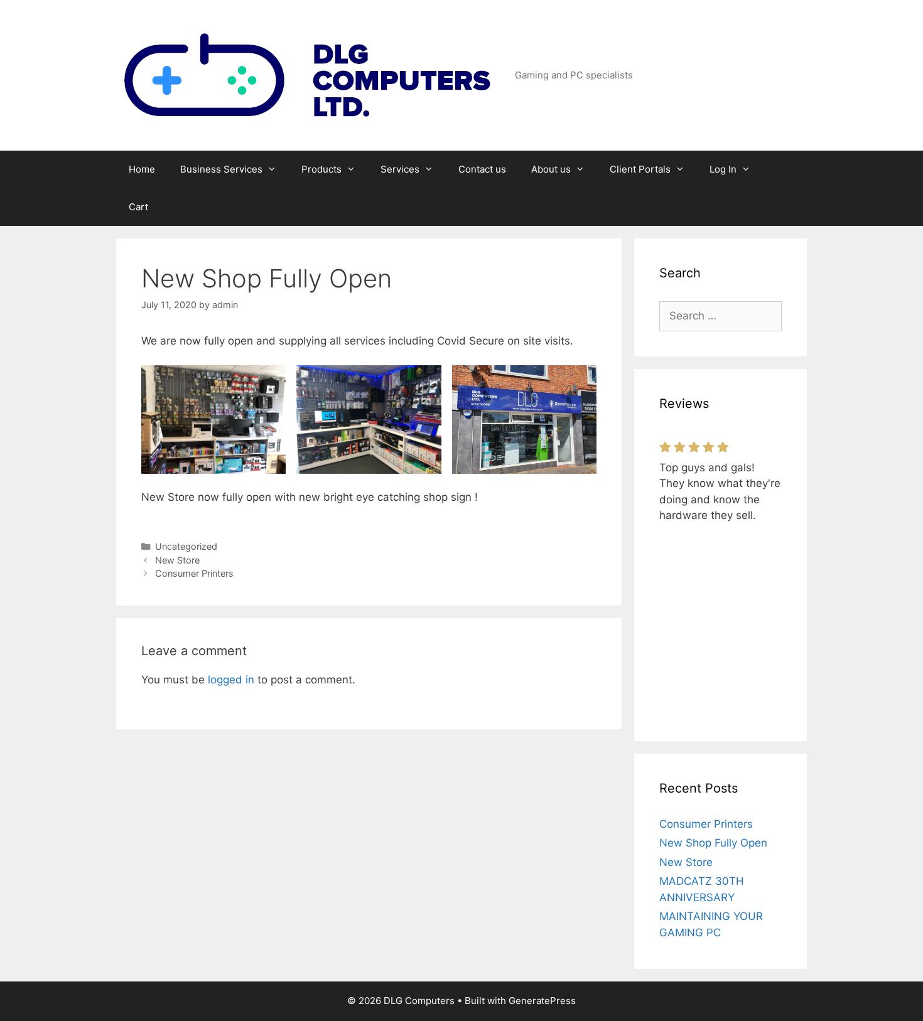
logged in (231, 679)
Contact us (482, 169)
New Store (177, 560)
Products (321, 169)
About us (551, 169)
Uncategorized (186, 546)
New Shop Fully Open (713, 843)
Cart (138, 207)
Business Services (221, 169)
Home (142, 169)
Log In (723, 169)
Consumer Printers (194, 573)
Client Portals (640, 169)
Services (400, 169)
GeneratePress (542, 1001)
